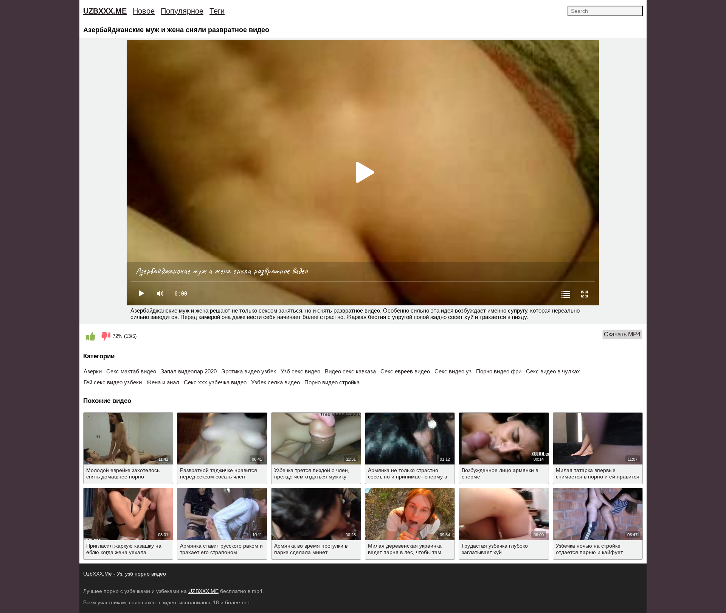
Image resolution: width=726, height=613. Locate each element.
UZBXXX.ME (105, 11)
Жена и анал (162, 382)
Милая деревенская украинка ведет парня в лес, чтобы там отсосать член (405, 552)
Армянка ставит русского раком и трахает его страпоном (221, 549)
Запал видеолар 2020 (189, 371)
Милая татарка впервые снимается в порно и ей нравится (597, 473)
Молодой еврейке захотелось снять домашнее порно (123, 473)
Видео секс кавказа (350, 371)
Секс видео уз (453, 371)
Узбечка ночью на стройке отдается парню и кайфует (589, 549)
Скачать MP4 (622, 334)
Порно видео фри (498, 371)
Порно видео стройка (332, 382)
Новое (144, 11)
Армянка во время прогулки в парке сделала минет (310, 549)
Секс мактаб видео (131, 371)
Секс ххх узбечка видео (215, 382)
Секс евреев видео (405, 371)
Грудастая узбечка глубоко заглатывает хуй (495, 549)
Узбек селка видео (275, 382)
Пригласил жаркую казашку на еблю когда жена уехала (123, 549)
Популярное (182, 11)
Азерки (93, 371)
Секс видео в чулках (553, 371)
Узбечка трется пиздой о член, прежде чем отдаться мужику (311, 473)
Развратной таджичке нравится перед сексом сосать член (218, 473)
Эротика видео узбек (248, 371)
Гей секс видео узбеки (113, 382)
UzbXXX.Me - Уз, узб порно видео (124, 574)
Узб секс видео (300, 371)
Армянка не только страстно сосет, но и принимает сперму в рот (407, 476)
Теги (217, 11)
